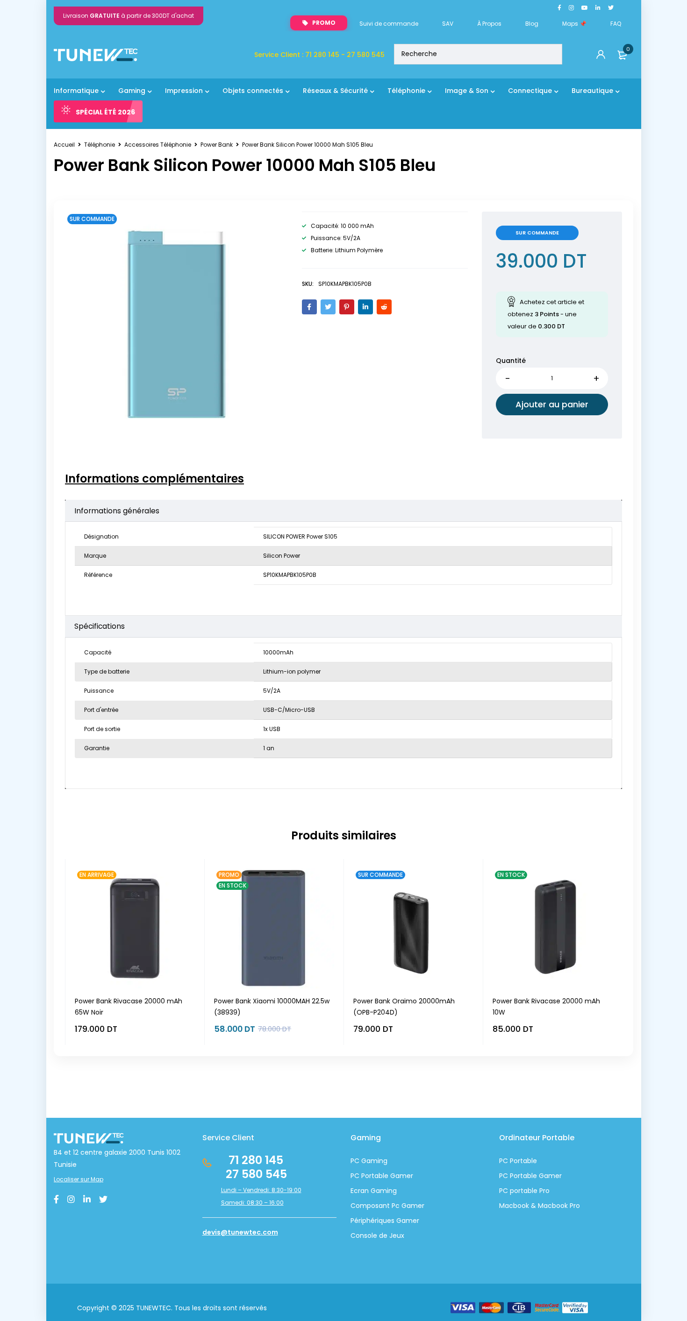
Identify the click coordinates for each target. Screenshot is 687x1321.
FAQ (615, 24)
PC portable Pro (524, 1190)
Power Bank (216, 145)
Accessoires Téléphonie (157, 145)
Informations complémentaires (154, 479)
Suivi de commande (388, 24)
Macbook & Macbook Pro (539, 1205)
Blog (531, 24)
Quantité (511, 360)
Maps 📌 (574, 24)
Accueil (64, 145)
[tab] (154, 479)
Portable (522, 1175)
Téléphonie (99, 145)
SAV (447, 24)
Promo (324, 23)
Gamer (549, 1175)
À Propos (489, 24)
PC (503, 1175)
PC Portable (518, 1160)
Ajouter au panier (551, 404)
